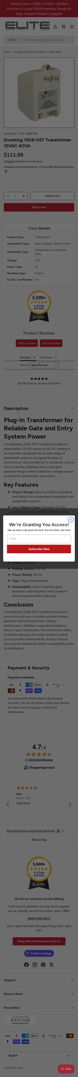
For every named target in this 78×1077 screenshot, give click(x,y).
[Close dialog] (70, 519)
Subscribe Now (39, 549)
